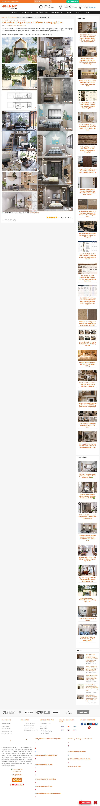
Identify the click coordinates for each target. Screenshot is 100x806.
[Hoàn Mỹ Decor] (9, 7)
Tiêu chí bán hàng (6, 726)
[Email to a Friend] (9, 220)
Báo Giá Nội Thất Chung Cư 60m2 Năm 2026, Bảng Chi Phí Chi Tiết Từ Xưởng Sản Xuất (91, 698)
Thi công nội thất (56, 12)
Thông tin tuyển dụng (7, 733)
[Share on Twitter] (6, 220)
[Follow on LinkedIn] (96, 724)
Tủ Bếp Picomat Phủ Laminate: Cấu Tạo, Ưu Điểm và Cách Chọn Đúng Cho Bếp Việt (92, 668)
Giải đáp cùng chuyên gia (46, 731)
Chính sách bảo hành (29, 725)
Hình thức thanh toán (29, 728)
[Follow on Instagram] (85, 724)
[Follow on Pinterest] (93, 724)
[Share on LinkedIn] (14, 220)
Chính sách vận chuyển (29, 723)
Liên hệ (86, 12)
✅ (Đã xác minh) (12, 17)
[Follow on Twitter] (90, 724)
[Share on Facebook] (3, 220)
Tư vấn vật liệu (44, 728)
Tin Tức (68, 12)
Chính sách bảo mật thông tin (31, 730)
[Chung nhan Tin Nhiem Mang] (17, 770)
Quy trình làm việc (44, 733)
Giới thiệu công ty (6, 723)
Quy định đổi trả (44, 726)
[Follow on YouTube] (89, 727)
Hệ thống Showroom (7, 731)
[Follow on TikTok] (87, 724)
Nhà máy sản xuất (26, 12)
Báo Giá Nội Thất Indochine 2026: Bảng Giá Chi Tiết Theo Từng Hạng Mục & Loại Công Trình (92, 687)
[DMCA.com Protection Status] (17, 779)
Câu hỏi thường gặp (45, 723)
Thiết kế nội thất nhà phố (19, 20)
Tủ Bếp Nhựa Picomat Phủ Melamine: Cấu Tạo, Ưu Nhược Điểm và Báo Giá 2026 (91, 677)
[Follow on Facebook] (82, 724)
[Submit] (50, 1)
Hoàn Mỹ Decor (22, 25)
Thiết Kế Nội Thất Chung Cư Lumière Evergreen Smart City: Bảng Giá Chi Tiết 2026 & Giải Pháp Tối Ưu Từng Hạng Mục (92, 658)
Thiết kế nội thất (41, 12)
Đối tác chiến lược (6, 728)
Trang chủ (14, 12)
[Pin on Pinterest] (11, 220)
